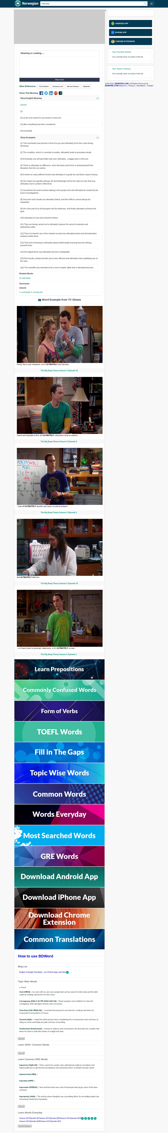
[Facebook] (41, 94)
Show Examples (59, 138)
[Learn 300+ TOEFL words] (59, 741)
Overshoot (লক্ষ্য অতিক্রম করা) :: (31, 1010)
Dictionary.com (58, 86)
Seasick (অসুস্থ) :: (26, 1019)
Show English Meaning (59, 98)
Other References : (28, 86)
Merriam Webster (73, 86)
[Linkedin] (51, 94)
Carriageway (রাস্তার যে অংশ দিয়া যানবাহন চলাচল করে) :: (39, 1001)
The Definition (44, 86)
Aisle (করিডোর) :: (25, 992)
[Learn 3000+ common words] (59, 803)
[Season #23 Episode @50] (85, 1119)
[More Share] (60, 94)
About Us (122, 86)
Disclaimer (141, 86)
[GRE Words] (59, 866)
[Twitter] (46, 94)
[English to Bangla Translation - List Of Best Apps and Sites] (67, 973)
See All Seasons (25, 1126)
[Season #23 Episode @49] (89, 1119)
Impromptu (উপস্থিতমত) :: (29, 1087)
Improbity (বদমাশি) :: (27, 1081)
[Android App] (59, 886)
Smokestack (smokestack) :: (31, 1029)
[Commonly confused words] (59, 700)
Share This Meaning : (29, 93)
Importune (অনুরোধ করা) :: (29, 1065)
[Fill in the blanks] (59, 762)
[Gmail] (56, 94)
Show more (59, 80)
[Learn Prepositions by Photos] (59, 679)
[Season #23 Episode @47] (95, 1119)
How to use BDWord (35, 956)
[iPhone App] (59, 907)
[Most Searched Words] (59, 845)
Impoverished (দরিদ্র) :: (28, 1074)
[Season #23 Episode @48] (92, 1119)
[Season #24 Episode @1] (82, 1119)
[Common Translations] (59, 949)
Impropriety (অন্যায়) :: (28, 1096)
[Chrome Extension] (59, 928)
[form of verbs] (59, 720)
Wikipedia (86, 86)
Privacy (131, 86)
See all (21, 1038)
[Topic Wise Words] (59, 783)
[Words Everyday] (59, 824)
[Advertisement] (59, 26)
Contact (150, 86)
